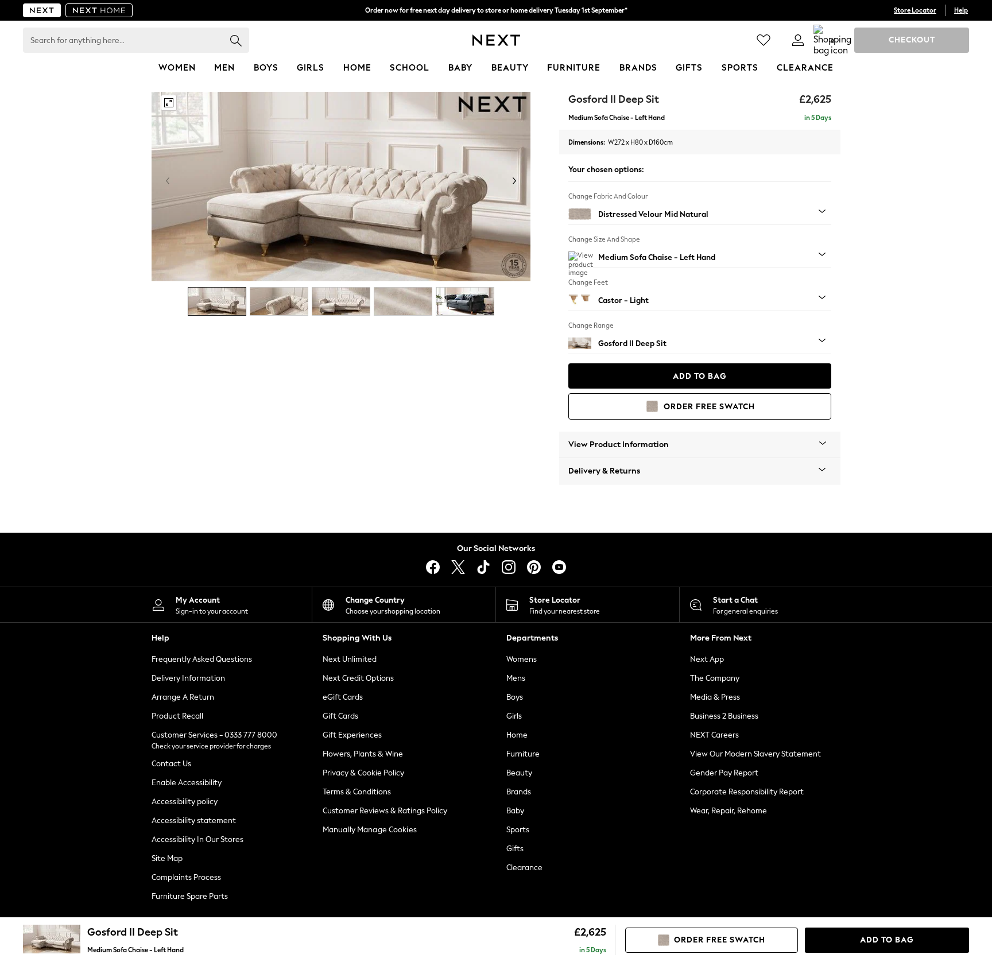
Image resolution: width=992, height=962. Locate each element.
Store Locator (915, 10)
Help (961, 10)
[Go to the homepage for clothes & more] (42, 10)
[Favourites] (763, 40)
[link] (798, 40)
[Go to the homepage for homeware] (99, 10)
